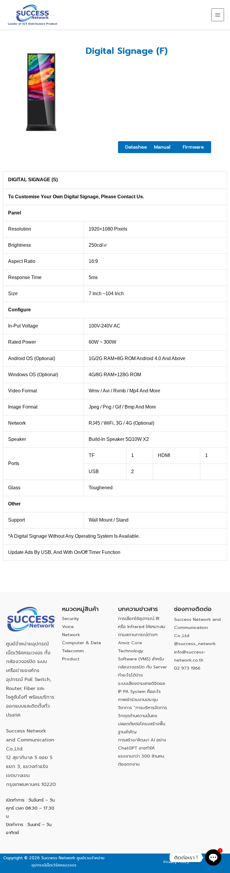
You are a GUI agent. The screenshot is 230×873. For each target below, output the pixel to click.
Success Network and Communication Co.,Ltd (197, 627)
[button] (162, 147)
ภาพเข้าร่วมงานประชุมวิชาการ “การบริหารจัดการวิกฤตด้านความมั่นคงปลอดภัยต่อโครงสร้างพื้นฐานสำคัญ (142, 715)
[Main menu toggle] (217, 14)
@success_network (195, 643)
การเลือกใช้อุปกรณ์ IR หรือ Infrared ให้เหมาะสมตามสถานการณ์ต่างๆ (141, 626)
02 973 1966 (187, 668)
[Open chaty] (213, 857)
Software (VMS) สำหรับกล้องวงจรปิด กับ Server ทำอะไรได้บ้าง (142, 667)
